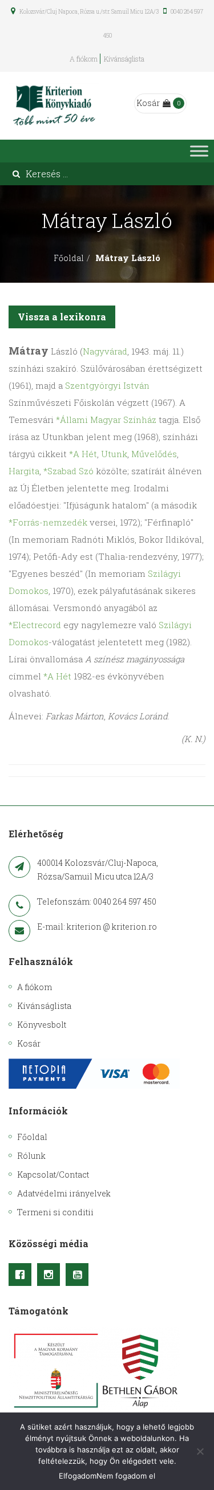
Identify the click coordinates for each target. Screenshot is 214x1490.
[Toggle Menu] (199, 150)
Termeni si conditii (55, 1212)
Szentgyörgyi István (107, 385)
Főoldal (69, 258)
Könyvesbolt (41, 1024)
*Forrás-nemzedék (48, 522)
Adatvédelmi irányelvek (64, 1193)
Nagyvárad (105, 351)
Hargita (24, 471)
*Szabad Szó (68, 471)
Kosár (148, 102)
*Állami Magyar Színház (106, 419)
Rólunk (31, 1155)
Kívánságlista (124, 58)
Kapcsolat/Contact (53, 1174)
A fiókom (84, 58)
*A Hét (83, 453)
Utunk (114, 453)
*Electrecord (35, 624)
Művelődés (154, 453)
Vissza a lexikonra (62, 317)
